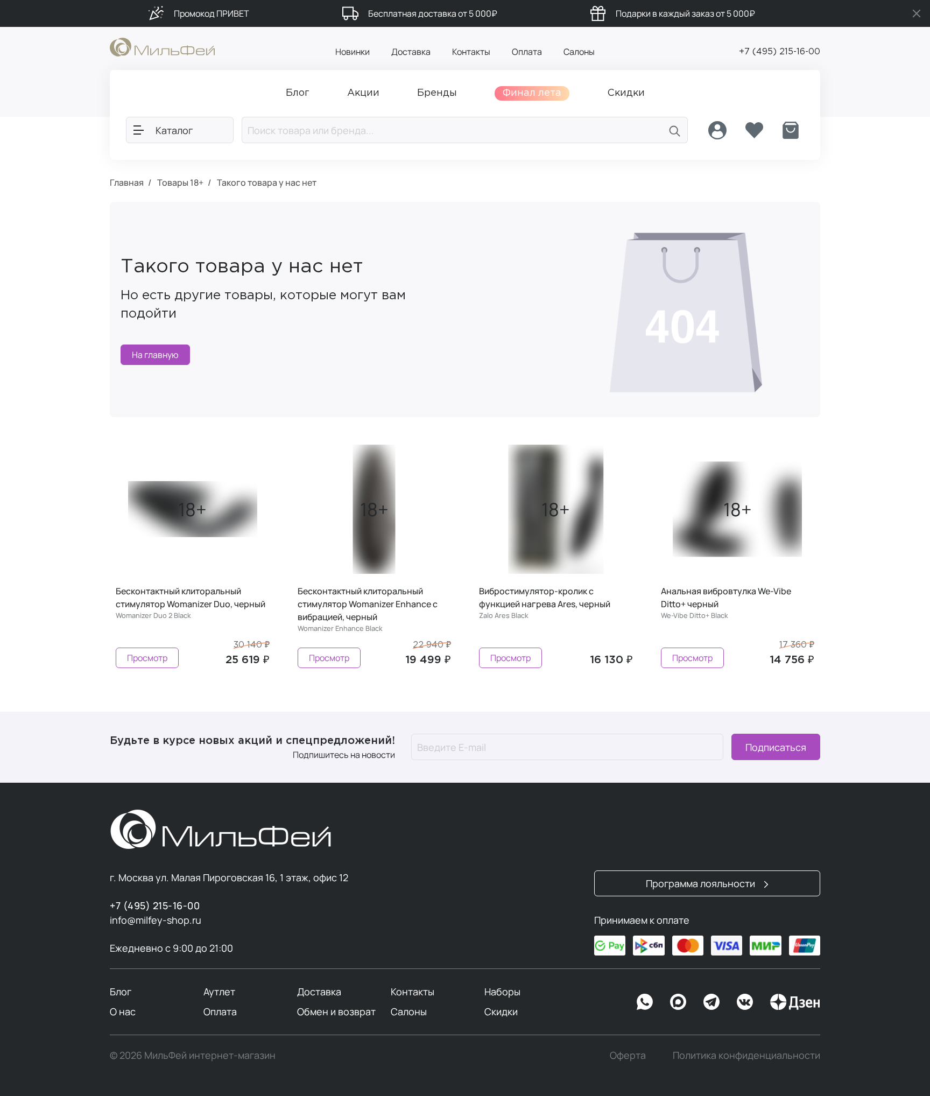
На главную (155, 355)
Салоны (579, 52)
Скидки (501, 1011)
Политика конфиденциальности (746, 1055)
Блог (120, 991)
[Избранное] (754, 130)
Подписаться (775, 747)
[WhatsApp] (644, 1001)
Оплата (527, 52)
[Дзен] (795, 1001)
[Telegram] (711, 1001)
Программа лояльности (701, 883)
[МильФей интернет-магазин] (162, 46)
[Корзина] (790, 130)
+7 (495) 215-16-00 (779, 52)
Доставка (411, 52)
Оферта (628, 1055)
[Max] (678, 1001)
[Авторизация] (717, 130)
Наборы (502, 991)
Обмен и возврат (336, 1011)
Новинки (352, 52)
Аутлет (219, 991)
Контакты (471, 52)
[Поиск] (675, 130)
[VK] (745, 1001)
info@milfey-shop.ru (155, 920)
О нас (123, 1011)
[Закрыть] (916, 13)
